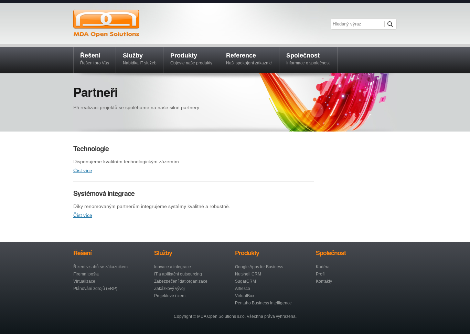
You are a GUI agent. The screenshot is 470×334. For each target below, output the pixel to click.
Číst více (82, 170)
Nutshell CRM (248, 274)
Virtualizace (84, 281)
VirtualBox (244, 295)
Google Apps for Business (259, 266)
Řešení (94, 58)
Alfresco (242, 288)
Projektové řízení (169, 295)
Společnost (308, 58)
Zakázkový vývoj (169, 288)
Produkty (191, 58)
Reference (249, 58)
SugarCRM (245, 281)
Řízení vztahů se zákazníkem (100, 266)
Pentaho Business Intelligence (263, 303)
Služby (140, 58)
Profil (320, 274)
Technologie (91, 148)
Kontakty (324, 281)
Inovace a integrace (172, 266)
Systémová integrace (104, 193)
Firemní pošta (86, 274)
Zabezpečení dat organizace (180, 281)
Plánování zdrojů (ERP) (95, 288)
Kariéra (323, 266)
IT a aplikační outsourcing (178, 274)
